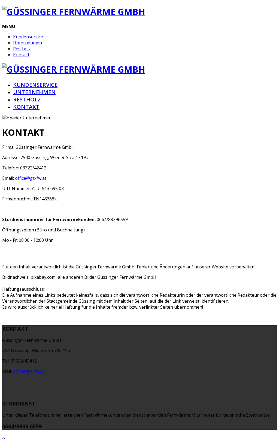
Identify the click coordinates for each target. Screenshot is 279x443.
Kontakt (21, 55)
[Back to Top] (3, 438)
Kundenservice (28, 37)
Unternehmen (27, 43)
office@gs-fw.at (30, 178)
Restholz (22, 49)
